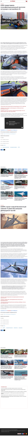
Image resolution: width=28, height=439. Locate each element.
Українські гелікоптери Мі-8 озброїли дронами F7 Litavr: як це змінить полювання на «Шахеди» (14, 391)
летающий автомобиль (13, 147)
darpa (4, 325)
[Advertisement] (14, 36)
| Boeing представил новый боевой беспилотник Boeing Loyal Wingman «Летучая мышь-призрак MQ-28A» (13, 302)
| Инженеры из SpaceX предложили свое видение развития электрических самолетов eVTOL (12, 297)
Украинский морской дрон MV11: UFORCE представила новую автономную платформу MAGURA (12, 393)
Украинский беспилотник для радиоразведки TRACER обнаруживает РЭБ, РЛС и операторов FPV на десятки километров (13, 396)
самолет (4, 327)
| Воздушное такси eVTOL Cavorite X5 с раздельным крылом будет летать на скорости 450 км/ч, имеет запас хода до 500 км (13, 111)
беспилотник (16, 327)
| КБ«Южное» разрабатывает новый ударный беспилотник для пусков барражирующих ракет (12, 300)
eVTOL (19, 147)
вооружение (20, 327)
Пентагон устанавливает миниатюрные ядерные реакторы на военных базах (11, 388)
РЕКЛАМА (19, 433)
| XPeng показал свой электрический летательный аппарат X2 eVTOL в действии (13, 106)
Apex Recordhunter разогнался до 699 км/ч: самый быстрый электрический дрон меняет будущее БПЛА (13, 390)
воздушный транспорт (6, 147)
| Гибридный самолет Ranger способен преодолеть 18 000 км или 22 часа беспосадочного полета (12, 108)
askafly (5, 145)
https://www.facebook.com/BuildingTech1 (10, 133)
